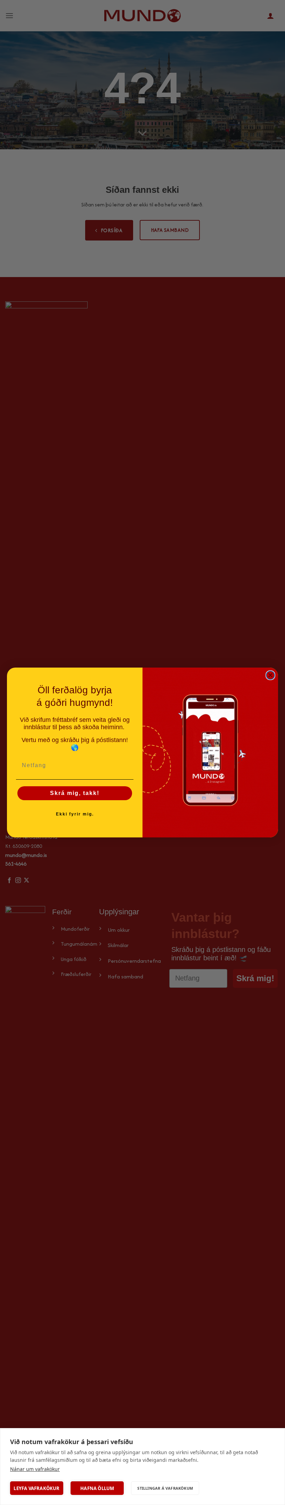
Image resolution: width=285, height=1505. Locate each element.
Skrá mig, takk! (74, 793)
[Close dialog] (270, 675)
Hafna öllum (97, 1488)
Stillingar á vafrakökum (165, 1488)
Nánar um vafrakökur (35, 1469)
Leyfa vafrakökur (36, 1488)
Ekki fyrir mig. (75, 814)
